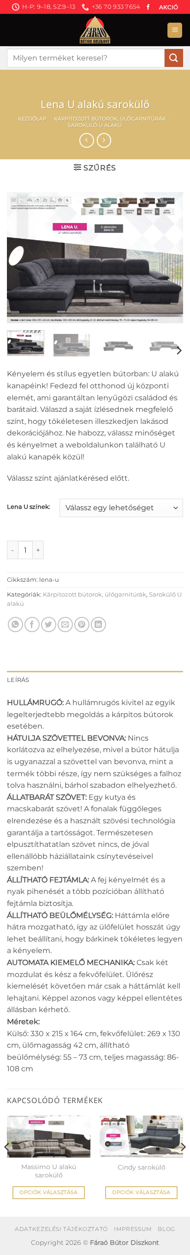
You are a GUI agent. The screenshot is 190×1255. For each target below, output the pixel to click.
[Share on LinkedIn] (98, 624)
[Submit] (174, 58)
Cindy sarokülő (142, 1167)
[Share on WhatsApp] (15, 624)
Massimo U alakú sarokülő (48, 1171)
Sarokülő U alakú (95, 125)
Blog (166, 1228)
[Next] (168, 258)
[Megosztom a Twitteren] (48, 624)
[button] (174, 30)
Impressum (133, 1228)
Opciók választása (48, 1192)
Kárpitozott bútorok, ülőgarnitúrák (110, 118)
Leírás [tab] (18, 679)
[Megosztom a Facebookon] (32, 624)
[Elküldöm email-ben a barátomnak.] (65, 624)
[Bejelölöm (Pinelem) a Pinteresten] (81, 624)
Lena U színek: (28, 507)
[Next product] (86, 140)
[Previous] (22, 258)
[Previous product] (104, 140)
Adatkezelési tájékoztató (61, 1228)
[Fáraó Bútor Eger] (95, 30)
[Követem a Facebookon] (148, 7)
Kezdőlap (32, 118)
